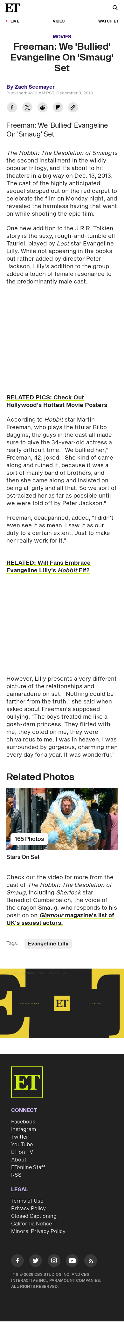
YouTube (22, 1144)
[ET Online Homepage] (14, 8)
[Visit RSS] (90, 1261)
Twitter (19, 1137)
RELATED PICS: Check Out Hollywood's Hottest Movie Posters (56, 401)
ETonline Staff (28, 1167)
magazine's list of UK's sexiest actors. (60, 919)
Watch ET (108, 21)
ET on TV (22, 1152)
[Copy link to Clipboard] (73, 108)
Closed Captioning (34, 1216)
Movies (62, 37)
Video (59, 21)
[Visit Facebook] (17, 1261)
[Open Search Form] (115, 8)
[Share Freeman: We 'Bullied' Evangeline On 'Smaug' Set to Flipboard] (58, 108)
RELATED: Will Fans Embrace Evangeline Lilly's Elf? (48, 567)
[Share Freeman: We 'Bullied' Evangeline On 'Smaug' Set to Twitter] (27, 108)
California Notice (31, 1224)
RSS (16, 1175)
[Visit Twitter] (35, 1261)
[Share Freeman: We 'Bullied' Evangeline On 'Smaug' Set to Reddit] (42, 108)
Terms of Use (27, 1201)
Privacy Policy (28, 1208)
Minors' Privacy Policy (38, 1231)
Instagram (23, 1129)
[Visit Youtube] (72, 1260)
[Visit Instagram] (54, 1261)
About (18, 1160)
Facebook (23, 1122)
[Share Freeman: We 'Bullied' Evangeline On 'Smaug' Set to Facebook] (12, 108)
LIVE (14, 21)
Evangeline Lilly (48, 944)
